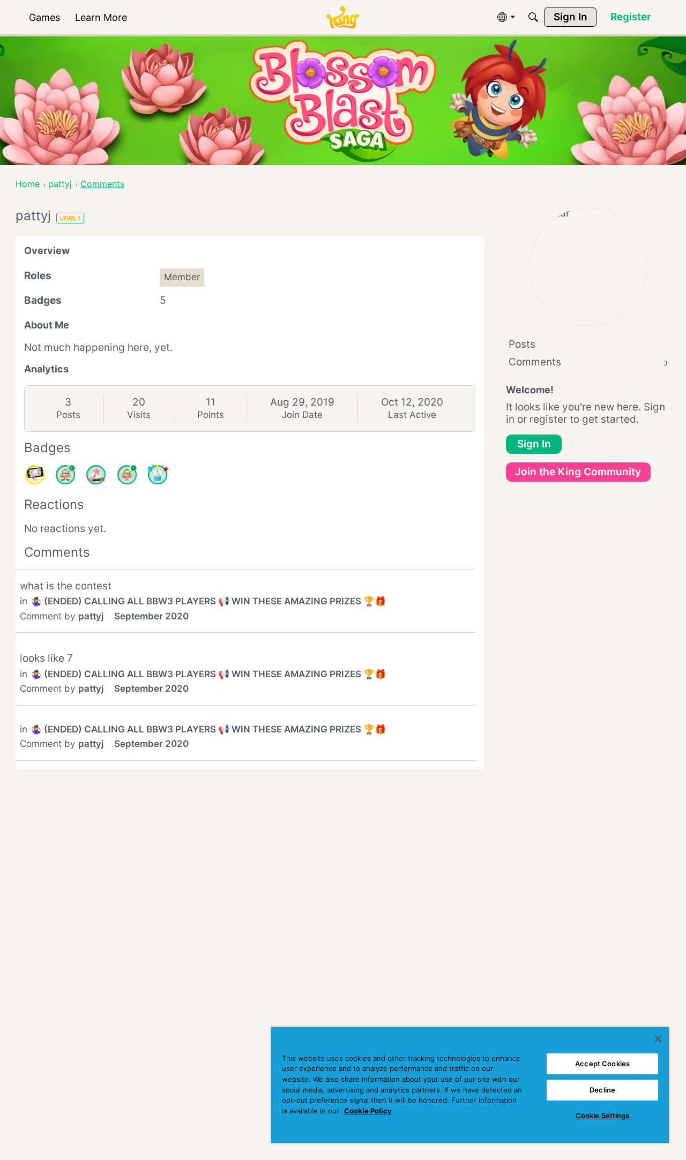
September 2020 (151, 616)
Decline (602, 1090)
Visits (139, 414)
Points (210, 414)
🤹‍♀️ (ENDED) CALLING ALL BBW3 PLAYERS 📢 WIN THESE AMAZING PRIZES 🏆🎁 (208, 601)
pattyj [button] (90, 616)
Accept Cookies (602, 1063)
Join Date (302, 414)
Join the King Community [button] (578, 472)
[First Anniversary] (157, 475)
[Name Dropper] (96, 475)
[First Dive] (127, 475)
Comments (588, 362)
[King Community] (342, 17)
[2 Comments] (65, 475)
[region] (470, 1085)
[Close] (658, 1039)
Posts (68, 414)
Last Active (412, 414)
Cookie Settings (603, 1115)
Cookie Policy (368, 1110)
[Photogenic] (35, 475)
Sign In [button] (534, 444)
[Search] (533, 17)
